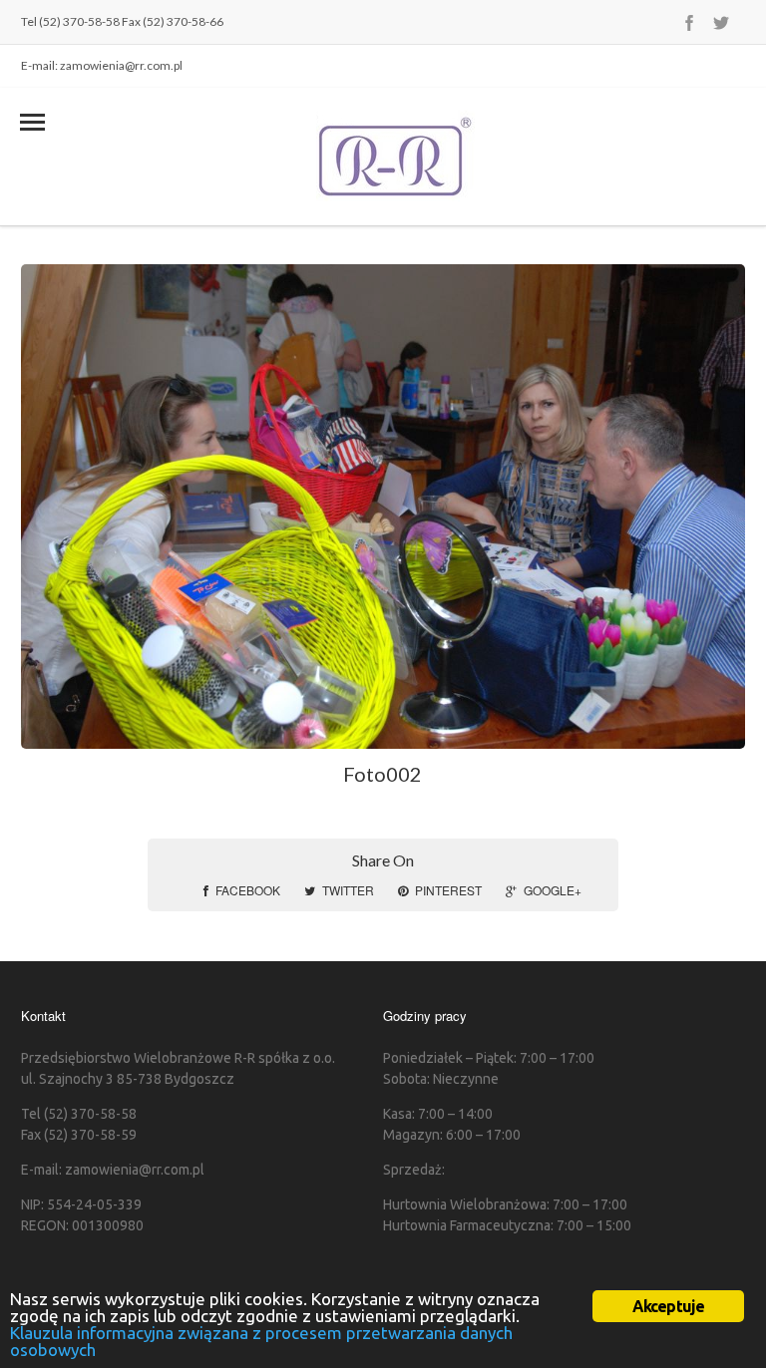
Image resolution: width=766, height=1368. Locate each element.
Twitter (348, 889)
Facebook (247, 889)
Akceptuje (668, 1306)
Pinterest (448, 889)
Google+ (552, 889)
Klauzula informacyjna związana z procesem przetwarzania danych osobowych (261, 1341)
